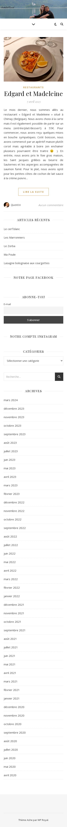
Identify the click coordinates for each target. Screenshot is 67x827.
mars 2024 (11, 400)
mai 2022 (10, 562)
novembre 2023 (14, 417)
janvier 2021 (12, 698)
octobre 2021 (12, 621)
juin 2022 (9, 553)
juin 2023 (9, 460)
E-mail (7, 304)
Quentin (16, 205)
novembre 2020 (14, 715)
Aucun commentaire (51, 205)
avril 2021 (10, 673)
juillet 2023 (11, 451)
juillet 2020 (11, 749)
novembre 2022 (14, 511)
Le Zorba (9, 246)
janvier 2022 (12, 596)
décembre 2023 (14, 408)
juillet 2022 (11, 545)
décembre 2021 (14, 604)
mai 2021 (10, 664)
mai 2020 (10, 766)
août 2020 (10, 741)
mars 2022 (11, 579)
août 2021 (10, 639)
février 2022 (12, 587)
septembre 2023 (15, 434)
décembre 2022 (14, 502)
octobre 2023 (12, 425)
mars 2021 (11, 681)
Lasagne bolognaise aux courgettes (27, 263)
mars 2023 (11, 485)
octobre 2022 (12, 519)
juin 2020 (9, 758)
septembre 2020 (15, 732)
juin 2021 (9, 656)
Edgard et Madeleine (33, 93)
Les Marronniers (14, 237)
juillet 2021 (11, 647)
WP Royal (43, 820)
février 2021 (12, 690)
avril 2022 (10, 570)
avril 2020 (10, 775)
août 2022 (10, 536)
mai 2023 (10, 468)
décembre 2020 (14, 707)
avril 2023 (10, 477)
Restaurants (33, 87)
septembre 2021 (15, 630)
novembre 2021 (14, 613)
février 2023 (12, 494)
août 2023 (10, 442)
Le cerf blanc (12, 229)
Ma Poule (10, 254)
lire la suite (33, 191)
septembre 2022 (15, 528)
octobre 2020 (12, 724)
